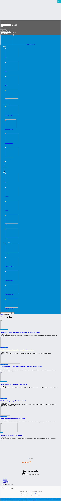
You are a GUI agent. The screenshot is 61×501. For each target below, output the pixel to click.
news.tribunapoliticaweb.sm (34, 493)
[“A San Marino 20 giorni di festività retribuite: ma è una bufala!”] (11, 70)
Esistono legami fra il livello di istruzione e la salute (12, 418)
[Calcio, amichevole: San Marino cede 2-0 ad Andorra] (11, 209)
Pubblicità (5, 480)
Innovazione (9, 105)
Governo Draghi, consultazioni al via (14, 296)
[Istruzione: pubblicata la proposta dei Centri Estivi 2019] (8, 380)
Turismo (6, 164)
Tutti (6, 47)
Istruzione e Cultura (9, 162)
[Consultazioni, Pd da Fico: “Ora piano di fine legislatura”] (11, 307)
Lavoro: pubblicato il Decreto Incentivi (14, 117)
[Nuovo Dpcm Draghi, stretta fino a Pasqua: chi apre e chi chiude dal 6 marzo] (11, 265)
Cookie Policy (5, 481)
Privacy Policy (3, 29)
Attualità (4, 161)
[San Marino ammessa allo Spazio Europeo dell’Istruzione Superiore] (10, 346)
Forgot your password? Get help (6, 27)
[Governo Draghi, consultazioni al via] (11, 293)
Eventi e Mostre (8, 165)
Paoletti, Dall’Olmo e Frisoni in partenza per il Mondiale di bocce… (21, 199)
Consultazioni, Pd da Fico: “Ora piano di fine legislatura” (19, 310)
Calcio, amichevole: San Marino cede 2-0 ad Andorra (18, 212)
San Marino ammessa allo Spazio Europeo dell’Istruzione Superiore (17, 350)
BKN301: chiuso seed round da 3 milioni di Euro (17, 145)
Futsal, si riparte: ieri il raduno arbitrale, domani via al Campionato (22, 87)
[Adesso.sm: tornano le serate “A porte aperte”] (9, 431)
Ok (31, 499)
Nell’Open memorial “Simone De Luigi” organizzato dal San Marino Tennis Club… (25, 101)
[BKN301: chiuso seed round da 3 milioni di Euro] (11, 142)
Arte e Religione (8, 168)
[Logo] (6, 44)
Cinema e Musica (8, 169)
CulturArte (5, 167)
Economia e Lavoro (6, 103)
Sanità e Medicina (8, 163)
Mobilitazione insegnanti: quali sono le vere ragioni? (13, 401)
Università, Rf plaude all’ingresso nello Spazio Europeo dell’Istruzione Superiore (20, 332)
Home (1, 314)
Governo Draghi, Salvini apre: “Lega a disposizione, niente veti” (21, 282)
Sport (4, 172)
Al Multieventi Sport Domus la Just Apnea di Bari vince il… (19, 240)
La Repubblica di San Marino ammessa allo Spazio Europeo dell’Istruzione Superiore (21, 366)
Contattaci (5, 479)
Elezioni (8, 47)
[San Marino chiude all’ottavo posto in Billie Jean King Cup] (11, 223)
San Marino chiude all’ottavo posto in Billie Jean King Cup (19, 226)
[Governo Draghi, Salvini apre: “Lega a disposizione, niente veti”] (11, 279)
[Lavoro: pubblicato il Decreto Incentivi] (11, 114)
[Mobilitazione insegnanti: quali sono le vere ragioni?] (6, 397)
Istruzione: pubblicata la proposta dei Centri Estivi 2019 (14, 384)
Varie (6, 171)
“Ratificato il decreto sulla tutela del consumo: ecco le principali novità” (22, 60)
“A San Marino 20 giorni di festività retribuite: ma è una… (19, 73)
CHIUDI (59, 1)
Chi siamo (5, 477)
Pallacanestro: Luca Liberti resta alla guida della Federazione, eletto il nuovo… (24, 185)
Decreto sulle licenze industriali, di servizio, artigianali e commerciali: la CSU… (24, 131)
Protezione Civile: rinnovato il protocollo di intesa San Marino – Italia (22, 255)
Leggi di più (34, 499)
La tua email (13, 32)
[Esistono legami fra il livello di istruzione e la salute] (5, 415)
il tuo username (14, 24)
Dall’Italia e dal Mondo (7, 242)
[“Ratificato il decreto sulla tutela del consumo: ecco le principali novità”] (11, 56)
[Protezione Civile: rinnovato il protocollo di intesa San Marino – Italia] (11, 252)
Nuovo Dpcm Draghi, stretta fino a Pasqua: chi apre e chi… (19, 269)
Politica (4, 46)
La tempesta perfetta (10, 159)
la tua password (14, 25)
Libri (6, 170)
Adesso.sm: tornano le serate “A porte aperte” (11, 435)
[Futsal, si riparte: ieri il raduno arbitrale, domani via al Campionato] (11, 84)
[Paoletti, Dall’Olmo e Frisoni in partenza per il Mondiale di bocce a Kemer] (11, 195)
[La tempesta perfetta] (11, 155)
